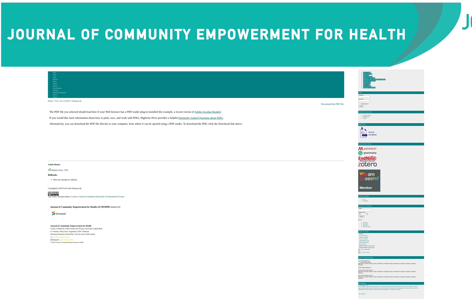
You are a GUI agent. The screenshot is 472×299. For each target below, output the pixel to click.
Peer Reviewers (367, 83)
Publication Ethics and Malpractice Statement (374, 79)
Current (55, 83)
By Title (365, 225)
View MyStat (362, 294)
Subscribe (365, 201)
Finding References (364, 242)
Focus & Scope (367, 72)
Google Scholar (367, 115)
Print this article (363, 235)
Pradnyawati (76, 101)
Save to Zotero (365, 252)
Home (54, 72)
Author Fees (366, 75)
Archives (55, 86)
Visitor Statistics (367, 86)
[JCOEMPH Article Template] (367, 138)
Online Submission (368, 76)
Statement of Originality (369, 78)
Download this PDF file (332, 104)
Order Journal (366, 85)
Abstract (361, 233)
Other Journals (366, 226)
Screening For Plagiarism (369, 80)
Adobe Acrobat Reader (207, 111)
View (364, 199)
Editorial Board (367, 82)
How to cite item (363, 239)
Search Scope (362, 212)
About (54, 75)
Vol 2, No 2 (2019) (62, 101)
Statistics (55, 90)
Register (55, 79)
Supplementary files (364, 240)
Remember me (365, 103)
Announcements (57, 88)
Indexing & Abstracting (59, 92)
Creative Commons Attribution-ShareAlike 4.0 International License (97, 197)
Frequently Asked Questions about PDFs (200, 117)
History (55, 94)
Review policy (362, 244)
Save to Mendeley (365, 249)
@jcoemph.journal (66, 240)
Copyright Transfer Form (369, 87)
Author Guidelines (367, 74)
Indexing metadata (363, 237)
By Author (365, 224)
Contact (55, 97)
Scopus (365, 118)
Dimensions (366, 116)
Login (54, 77)
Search (54, 81)
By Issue (365, 222)
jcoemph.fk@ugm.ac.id (61, 237)
